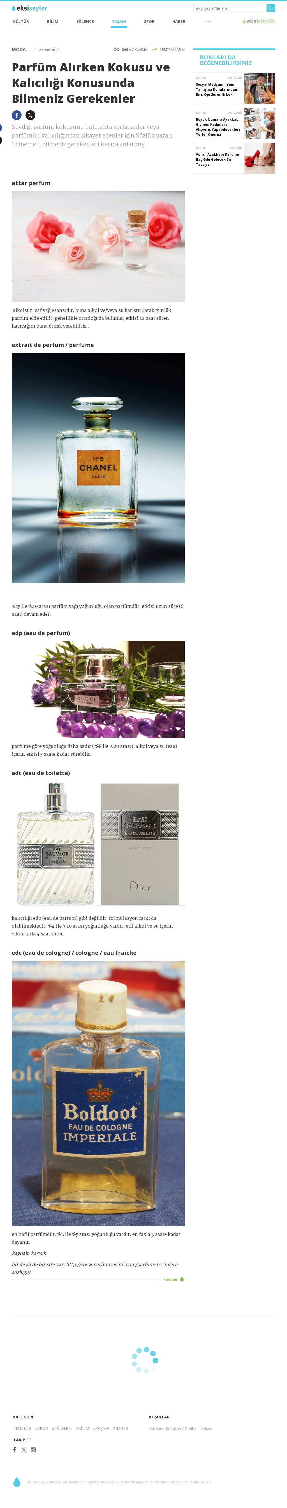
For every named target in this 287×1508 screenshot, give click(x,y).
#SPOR (41, 1428)
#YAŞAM (101, 1428)
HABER (178, 21)
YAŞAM (119, 21)
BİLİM (52, 21)
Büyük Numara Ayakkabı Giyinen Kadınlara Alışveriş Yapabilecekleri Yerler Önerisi (218, 127)
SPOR (149, 21)
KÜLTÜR (21, 21)
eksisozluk (258, 21)
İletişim (206, 1428)
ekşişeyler (37, 8)
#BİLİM (82, 1428)
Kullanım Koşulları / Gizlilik (172, 1428)
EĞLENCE (85, 21)
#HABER (120, 1428)
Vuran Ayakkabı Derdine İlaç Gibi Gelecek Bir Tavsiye (217, 159)
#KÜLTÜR (22, 1428)
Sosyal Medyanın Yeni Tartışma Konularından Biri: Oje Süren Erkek (216, 89)
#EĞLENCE (62, 1428)
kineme (170, 1279)
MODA (19, 49)
